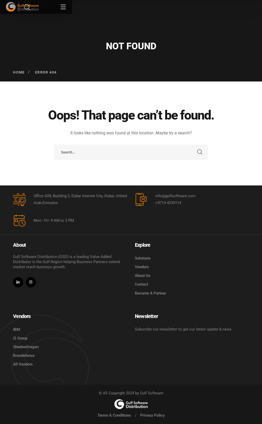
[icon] (18, 282)
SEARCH (200, 152)
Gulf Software (151, 393)
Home (19, 72)
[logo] (131, 404)
